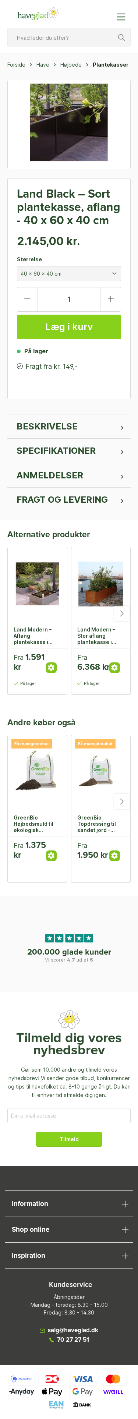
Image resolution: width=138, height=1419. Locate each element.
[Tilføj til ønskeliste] (53, 659)
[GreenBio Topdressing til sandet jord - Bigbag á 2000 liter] (101, 772)
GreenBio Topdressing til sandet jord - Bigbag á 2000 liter (96, 823)
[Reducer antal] (27, 299)
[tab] (69, 426)
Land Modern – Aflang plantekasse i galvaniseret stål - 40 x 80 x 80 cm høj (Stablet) (37, 635)
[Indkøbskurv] (106, 13)
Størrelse (29, 259)
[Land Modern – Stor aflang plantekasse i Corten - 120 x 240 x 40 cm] (101, 584)
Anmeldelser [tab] (50, 475)
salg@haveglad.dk (73, 1330)
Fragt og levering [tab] (62, 499)
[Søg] (121, 37)
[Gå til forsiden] (38, 14)
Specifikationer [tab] (56, 450)
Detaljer (51, 667)
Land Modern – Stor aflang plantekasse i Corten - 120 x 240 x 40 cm (96, 635)
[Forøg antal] (110, 299)
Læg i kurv (69, 326)
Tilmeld (69, 1139)
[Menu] (123, 17)
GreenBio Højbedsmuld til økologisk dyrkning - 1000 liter (34, 823)
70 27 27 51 (73, 1340)
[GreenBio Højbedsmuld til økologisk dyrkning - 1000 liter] (37, 772)
